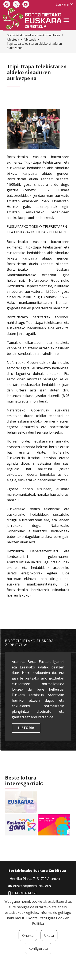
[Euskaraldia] (54, 825)
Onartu (28, 935)
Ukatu (49, 935)
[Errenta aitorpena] (21, 802)
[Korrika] (21, 825)
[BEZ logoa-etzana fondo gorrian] (32, 19)
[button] (64, 4)
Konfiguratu (38, 948)
